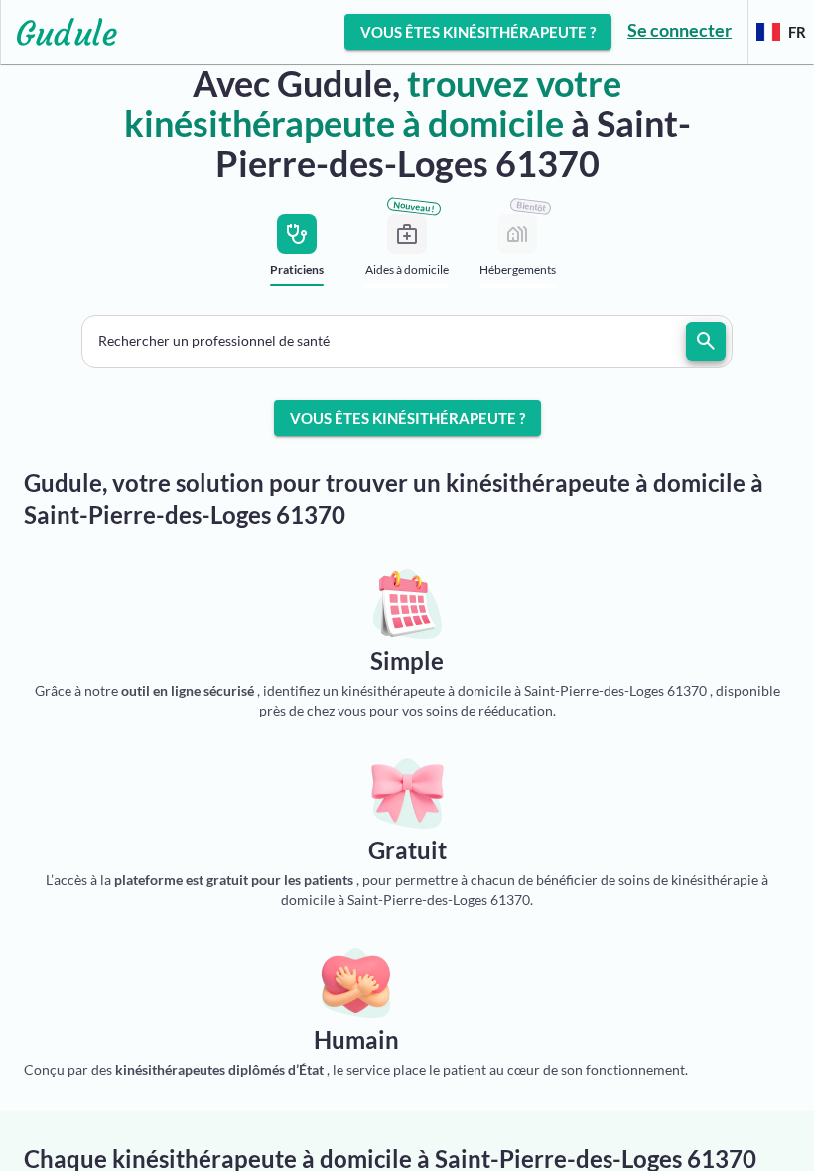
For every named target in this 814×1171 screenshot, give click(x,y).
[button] (407, 341)
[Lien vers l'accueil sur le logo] (59, 32)
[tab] (297, 256)
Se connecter (679, 30)
